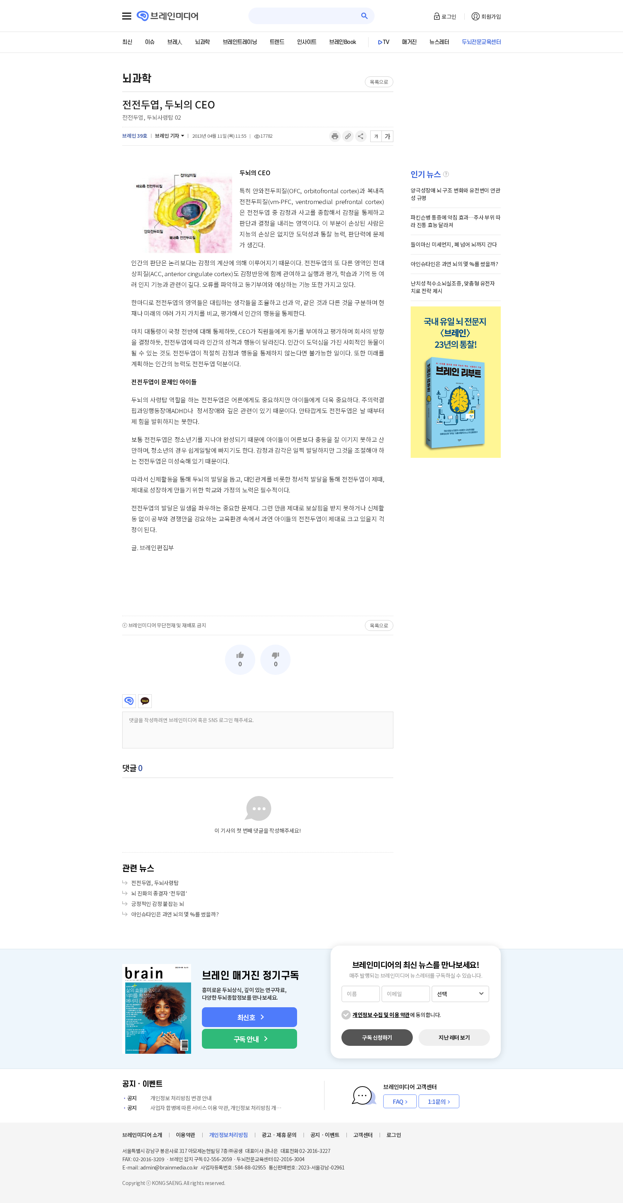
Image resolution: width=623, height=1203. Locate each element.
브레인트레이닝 (240, 42)
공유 (361, 136)
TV (386, 42)
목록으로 (379, 81)
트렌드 (277, 42)
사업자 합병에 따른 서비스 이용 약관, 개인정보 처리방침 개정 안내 (205, 1107)
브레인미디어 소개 (142, 1134)
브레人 (174, 42)
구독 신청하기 (377, 1037)
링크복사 (348, 136)
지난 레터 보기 (454, 1037)
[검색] (364, 16)
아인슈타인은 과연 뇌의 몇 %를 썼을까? (175, 914)
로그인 (449, 16)
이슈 (150, 42)
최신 (127, 42)
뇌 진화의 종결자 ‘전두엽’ (159, 893)
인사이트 (307, 42)
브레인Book (342, 42)
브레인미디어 (129, 701)
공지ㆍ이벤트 (325, 1134)
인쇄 (335, 136)
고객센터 (363, 1134)
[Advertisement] (258, 583)
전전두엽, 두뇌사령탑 (155, 882)
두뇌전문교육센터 (481, 42)
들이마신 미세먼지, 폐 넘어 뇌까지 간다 (454, 244)
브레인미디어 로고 (167, 16)
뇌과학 (202, 42)
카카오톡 (145, 701)
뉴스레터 (439, 42)
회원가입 (491, 16)
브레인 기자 (167, 135)
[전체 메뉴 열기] (126, 16)
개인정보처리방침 (228, 1134)
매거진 (409, 42)
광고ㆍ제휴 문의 (279, 1134)
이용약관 (185, 1134)
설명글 (446, 174)
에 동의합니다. (397, 1014)
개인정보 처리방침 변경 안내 (169, 1098)
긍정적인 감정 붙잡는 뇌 (157, 903)
